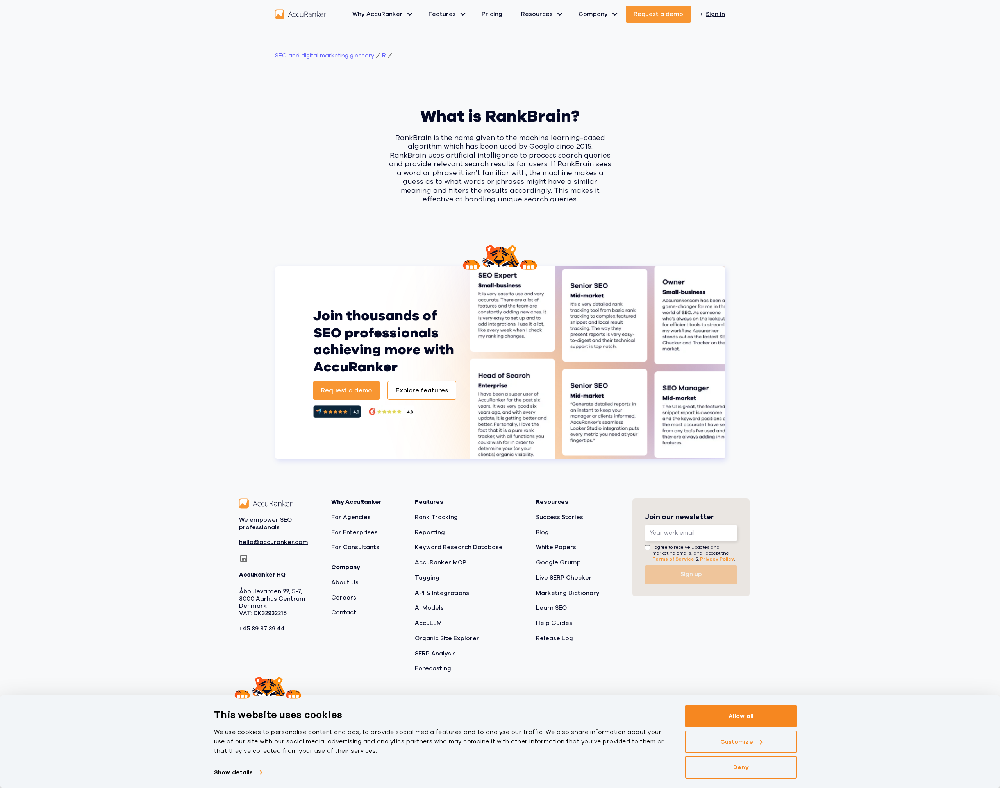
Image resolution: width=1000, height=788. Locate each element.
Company (593, 14)
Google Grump (558, 562)
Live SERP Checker (564, 577)
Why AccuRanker (377, 14)
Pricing (492, 14)
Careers (343, 597)
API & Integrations (442, 592)
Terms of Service (673, 558)
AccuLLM (428, 623)
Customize (736, 742)
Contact (343, 612)
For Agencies (351, 517)
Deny (740, 767)
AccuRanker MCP (440, 562)
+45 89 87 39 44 (262, 628)
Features (442, 14)
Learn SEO (551, 608)
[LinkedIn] (243, 558)
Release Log (554, 638)
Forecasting (433, 668)
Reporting (430, 532)
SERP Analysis (435, 653)
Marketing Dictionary (568, 592)
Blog (542, 532)
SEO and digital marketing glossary (324, 55)
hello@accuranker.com (273, 542)
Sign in (715, 14)
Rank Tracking (436, 517)
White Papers (556, 547)
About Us (345, 582)
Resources (537, 14)
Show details (233, 772)
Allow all (741, 716)
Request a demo (658, 14)
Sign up (691, 574)
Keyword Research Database (459, 547)
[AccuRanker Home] (301, 14)
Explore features (422, 390)
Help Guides (554, 623)
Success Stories (559, 517)
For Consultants (355, 547)
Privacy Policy (717, 558)
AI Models (429, 608)
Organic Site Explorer (447, 638)
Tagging (427, 577)
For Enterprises (354, 532)
